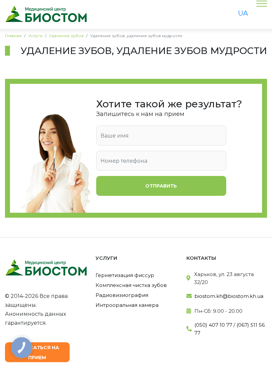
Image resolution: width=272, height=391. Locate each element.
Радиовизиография (122, 295)
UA (243, 13)
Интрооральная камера (127, 305)
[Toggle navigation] (150, 14)
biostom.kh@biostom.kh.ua (228, 296)
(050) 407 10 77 (213, 325)
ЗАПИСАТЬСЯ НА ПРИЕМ (37, 353)
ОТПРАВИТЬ (161, 186)
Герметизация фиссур (125, 275)
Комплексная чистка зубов (131, 285)
